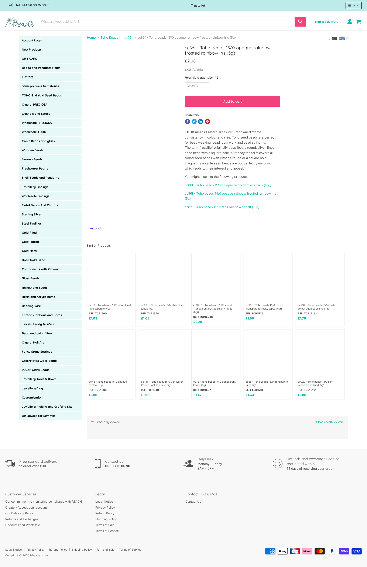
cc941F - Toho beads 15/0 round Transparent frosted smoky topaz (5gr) (212, 309)
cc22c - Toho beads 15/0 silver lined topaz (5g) (162, 307)
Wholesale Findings (35, 196)
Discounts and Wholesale (22, 525)
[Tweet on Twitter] (194, 121)
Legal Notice (104, 501)
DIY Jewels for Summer (38, 416)
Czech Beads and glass (38, 141)
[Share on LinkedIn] (200, 121)
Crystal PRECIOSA (34, 104)
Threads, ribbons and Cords (42, 315)
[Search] (300, 22)
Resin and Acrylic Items (38, 297)
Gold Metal (30, 251)
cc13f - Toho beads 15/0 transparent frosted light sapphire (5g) (162, 383)
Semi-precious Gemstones (40, 86)
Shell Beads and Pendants (40, 178)
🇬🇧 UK (351, 5)
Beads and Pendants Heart (41, 68)
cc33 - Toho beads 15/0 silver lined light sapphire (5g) (110, 307)
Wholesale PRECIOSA (37, 123)
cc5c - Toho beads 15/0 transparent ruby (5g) (267, 383)
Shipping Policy (106, 519)
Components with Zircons (40, 269)
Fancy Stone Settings (37, 351)
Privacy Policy (105, 507)
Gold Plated (30, 242)
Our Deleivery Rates (19, 513)
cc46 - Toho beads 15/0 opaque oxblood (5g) (108, 383)
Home (91, 37)
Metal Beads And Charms (40, 205)
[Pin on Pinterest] (207, 121)
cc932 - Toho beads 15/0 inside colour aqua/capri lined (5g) (316, 307)
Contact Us (193, 501)
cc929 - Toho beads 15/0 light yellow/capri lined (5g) (315, 383)
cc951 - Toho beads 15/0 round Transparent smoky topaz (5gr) (264, 307)
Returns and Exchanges (21, 519)
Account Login (32, 40)
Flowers (27, 77)
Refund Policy (104, 513)
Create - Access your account (26, 507)
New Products (32, 49)
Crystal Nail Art (33, 342)
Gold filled (29, 233)
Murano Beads (32, 159)
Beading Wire (31, 306)
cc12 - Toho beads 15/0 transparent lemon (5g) (214, 383)
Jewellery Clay (32, 388)
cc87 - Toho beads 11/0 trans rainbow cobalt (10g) (222, 207)
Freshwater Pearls (35, 168)
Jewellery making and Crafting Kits (47, 407)
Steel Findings (32, 223)
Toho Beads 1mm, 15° (116, 37)
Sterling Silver (32, 214)
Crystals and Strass (36, 114)
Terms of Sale (104, 525)
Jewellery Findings (35, 187)
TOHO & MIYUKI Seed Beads (42, 95)
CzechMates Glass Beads (39, 361)
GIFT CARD (29, 59)
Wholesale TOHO (34, 132)
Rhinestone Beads (35, 288)
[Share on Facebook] (187, 121)
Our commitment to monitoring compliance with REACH (43, 501)
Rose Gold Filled (33, 260)
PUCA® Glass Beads (35, 370)
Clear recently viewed (329, 422)
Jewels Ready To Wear (38, 324)
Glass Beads (31, 278)
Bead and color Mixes (37, 333)
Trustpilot (198, 5)
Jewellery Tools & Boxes (39, 379)
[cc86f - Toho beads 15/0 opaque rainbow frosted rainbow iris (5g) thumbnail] (102, 57)
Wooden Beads (33, 150)
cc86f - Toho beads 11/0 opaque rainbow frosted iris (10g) (228, 185)
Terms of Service (107, 531)
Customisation (32, 397)
